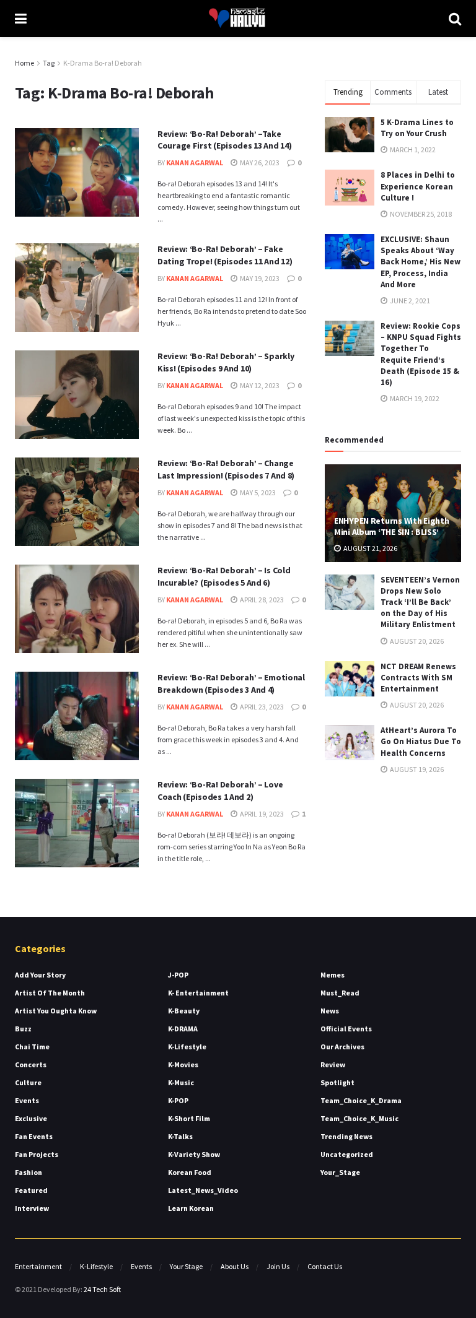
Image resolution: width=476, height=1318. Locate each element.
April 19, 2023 (261, 813)
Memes (332, 974)
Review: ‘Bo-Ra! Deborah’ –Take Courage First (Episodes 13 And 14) (224, 140)
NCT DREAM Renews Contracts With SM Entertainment (418, 677)
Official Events (346, 1028)
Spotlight (337, 1082)
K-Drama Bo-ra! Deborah (102, 62)
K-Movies (183, 1064)
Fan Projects (36, 1154)
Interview (32, 1208)
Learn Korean (191, 1208)
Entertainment (38, 1266)
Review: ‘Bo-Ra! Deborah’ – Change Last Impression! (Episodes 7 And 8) (225, 469)
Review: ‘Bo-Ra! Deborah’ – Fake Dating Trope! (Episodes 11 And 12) (224, 255)
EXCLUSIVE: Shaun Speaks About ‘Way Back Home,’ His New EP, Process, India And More (421, 262)
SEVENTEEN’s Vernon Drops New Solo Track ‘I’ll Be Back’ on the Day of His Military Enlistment (420, 602)
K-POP (178, 1100)
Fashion (28, 1172)
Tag (49, 62)
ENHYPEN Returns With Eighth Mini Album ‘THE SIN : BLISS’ (391, 526)
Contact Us (324, 1266)
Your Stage (186, 1266)
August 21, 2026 (369, 548)
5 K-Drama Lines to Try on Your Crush (417, 128)
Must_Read (339, 992)
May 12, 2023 (259, 385)
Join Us (278, 1266)
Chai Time (32, 1046)
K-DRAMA (183, 1028)
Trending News (346, 1136)
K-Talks (180, 1136)
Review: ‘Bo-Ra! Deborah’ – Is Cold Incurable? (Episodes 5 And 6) (223, 576)
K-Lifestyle (187, 1046)
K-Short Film (189, 1118)
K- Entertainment (198, 992)
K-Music (181, 1082)
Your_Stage (340, 1172)
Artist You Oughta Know (56, 1010)
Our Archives (342, 1046)
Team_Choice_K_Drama (361, 1100)
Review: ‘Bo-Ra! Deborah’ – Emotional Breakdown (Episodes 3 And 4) (231, 683)
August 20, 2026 (416, 641)
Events (27, 1100)
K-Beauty (184, 1010)
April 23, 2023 (261, 706)
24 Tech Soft (102, 1289)
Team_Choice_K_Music (359, 1118)
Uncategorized (346, 1154)
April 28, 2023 (261, 599)
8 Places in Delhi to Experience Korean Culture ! (418, 186)
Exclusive (31, 1118)
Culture (28, 1082)
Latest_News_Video (203, 1190)
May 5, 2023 (257, 492)
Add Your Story (40, 974)
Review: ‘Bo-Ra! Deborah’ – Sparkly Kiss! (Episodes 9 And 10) (225, 362)
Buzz (23, 1028)
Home (24, 62)
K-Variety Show (194, 1154)
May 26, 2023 (259, 162)
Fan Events (34, 1136)
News (329, 1010)
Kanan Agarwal (194, 162)
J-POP (178, 974)
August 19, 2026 (416, 769)
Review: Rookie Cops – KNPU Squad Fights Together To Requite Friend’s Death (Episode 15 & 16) (421, 354)
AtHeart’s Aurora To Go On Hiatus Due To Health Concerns (421, 741)
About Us (235, 1266)
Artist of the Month (50, 992)
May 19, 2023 (259, 278)
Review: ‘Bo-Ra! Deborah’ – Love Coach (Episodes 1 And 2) (220, 790)
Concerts (30, 1064)
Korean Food (189, 1172)
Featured (31, 1190)
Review (332, 1064)
